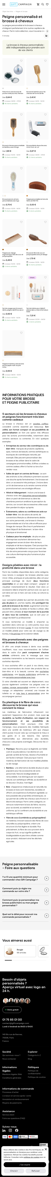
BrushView (16, 633)
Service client (8, 1115)
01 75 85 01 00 (12, 1019)
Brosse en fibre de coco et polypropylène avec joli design (36, 254)
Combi (28, 628)
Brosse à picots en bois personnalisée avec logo (10, 200)
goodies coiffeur (40, 424)
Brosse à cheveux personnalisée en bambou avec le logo (13, 146)
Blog (30, 1059)
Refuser (36, 1171)
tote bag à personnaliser (28, 693)
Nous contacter (9, 1059)
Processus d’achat (10, 1092)
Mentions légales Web (12, 1074)
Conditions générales (11, 1078)
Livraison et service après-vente (16, 1096)
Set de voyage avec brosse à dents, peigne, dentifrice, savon (12, 309)
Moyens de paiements (12, 1103)
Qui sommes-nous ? (11, 1055)
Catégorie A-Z (34, 1055)
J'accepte (24, 1164)
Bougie (20, 949)
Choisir (14, 1171)
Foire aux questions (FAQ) (13, 1118)
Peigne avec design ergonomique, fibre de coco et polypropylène (12, 254)
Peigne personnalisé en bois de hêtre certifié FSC (37, 200)
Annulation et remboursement (15, 1099)
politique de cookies (31, 1157)
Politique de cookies (37, 1077)
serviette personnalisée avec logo (20, 677)
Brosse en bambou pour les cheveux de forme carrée (36, 92)
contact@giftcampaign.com (15, 1023)
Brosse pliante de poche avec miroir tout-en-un (36, 146)
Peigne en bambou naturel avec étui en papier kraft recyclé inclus (13, 365)
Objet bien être (7, 11)
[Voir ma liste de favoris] (47, 4)
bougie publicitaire (27, 674)
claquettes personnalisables (34, 495)
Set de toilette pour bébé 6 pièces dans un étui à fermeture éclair (37, 310)
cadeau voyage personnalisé (15, 687)
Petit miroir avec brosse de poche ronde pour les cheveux (12, 92)
